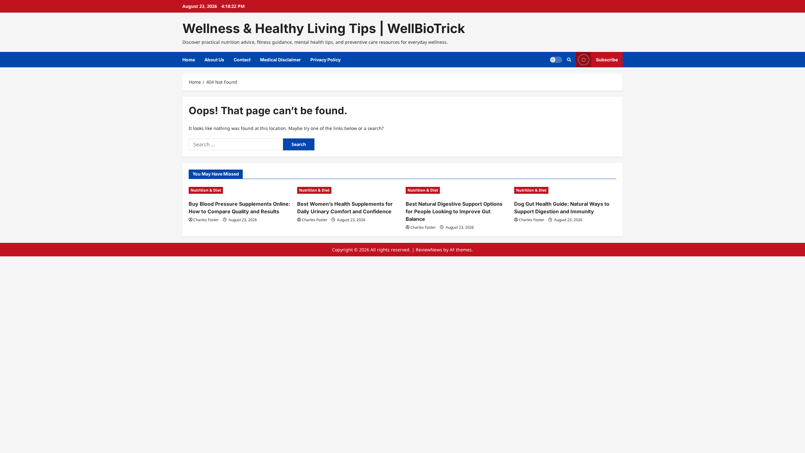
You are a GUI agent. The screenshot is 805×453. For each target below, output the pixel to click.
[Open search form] (569, 59)
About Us (214, 59)
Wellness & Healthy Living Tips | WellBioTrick (323, 28)
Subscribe (607, 59)
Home (188, 59)
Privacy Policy (325, 59)
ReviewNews (429, 250)
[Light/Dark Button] (556, 60)
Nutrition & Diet (206, 190)
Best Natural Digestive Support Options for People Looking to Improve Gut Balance (454, 211)
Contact (242, 59)
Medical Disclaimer (280, 59)
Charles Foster (206, 219)
